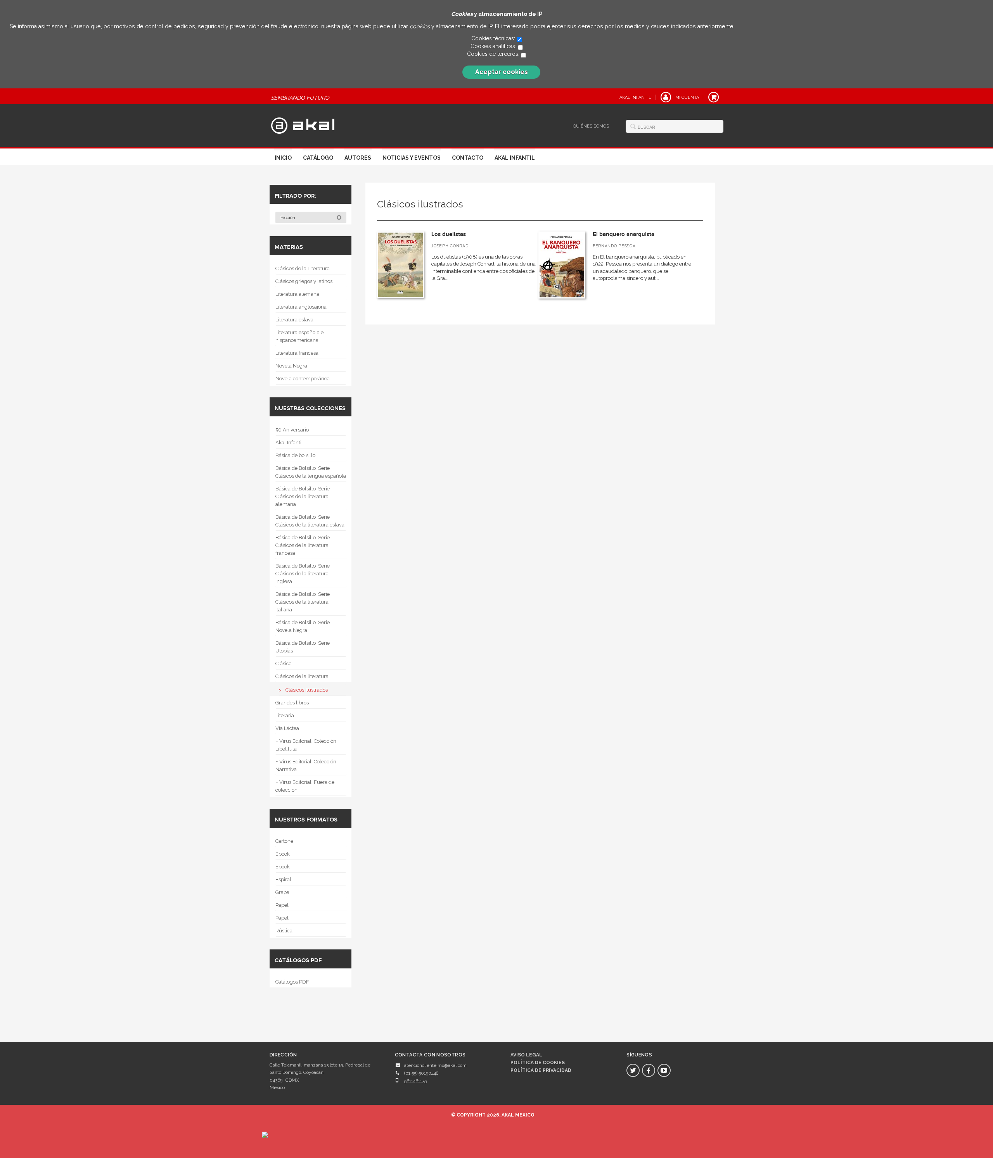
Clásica (283, 663)
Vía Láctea (287, 728)
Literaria (284, 715)
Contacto (467, 158)
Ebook (282, 854)
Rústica (283, 931)
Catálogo (318, 158)
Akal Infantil (515, 158)
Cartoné (284, 841)
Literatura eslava (294, 320)
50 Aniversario (292, 430)
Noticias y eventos (411, 158)
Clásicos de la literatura (302, 676)
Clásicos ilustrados (306, 690)
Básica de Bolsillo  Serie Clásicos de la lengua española (310, 472)
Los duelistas (448, 234)
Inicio (283, 158)
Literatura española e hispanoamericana (299, 336)
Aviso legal (526, 1055)
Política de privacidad (540, 1070)
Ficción (288, 217)
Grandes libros (292, 703)
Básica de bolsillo (295, 455)
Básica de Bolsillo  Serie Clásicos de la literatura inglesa (302, 573)
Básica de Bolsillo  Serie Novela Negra (302, 626)
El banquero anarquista (623, 234)
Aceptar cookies (501, 72)
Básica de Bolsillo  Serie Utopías (302, 647)
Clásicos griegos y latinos (303, 281)
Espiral (283, 879)
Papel (282, 905)
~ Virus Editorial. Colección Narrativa (305, 765)
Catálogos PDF (292, 982)
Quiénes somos (591, 126)
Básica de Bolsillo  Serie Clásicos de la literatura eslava (309, 521)
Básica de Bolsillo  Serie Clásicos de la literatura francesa (302, 545)
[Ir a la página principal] (302, 125)
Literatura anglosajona (301, 307)
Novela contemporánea (302, 378)
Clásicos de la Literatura (302, 268)
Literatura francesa (296, 353)
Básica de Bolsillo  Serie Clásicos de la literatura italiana (302, 602)
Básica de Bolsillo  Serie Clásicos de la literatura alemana (302, 496)
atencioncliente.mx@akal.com (435, 1065)
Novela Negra (291, 366)
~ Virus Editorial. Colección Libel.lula (305, 745)
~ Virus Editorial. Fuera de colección (304, 786)
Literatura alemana (297, 294)
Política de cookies (537, 1062)
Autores (357, 158)
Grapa (282, 892)
